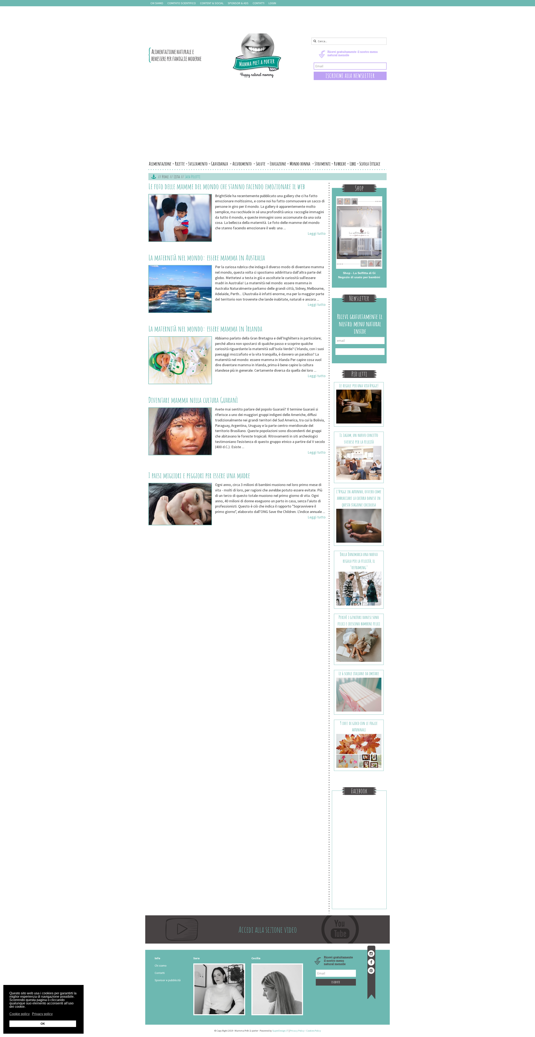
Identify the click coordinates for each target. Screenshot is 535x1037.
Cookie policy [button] (19, 1014)
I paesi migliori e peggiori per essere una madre (199, 475)
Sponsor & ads (238, 3)
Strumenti (322, 164)
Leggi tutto (317, 233)
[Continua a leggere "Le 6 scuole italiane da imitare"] (359, 694)
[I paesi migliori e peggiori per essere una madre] (180, 504)
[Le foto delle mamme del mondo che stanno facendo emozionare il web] (180, 218)
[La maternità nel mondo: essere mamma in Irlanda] (180, 360)
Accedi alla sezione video (267, 929)
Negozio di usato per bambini (359, 277)
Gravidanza (220, 164)
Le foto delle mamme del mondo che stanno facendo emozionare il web (226, 186)
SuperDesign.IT (280, 1030)
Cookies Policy (313, 1030)
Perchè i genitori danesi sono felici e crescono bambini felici (359, 620)
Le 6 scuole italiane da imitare (359, 673)
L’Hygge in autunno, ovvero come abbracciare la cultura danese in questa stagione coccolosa (358, 498)
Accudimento (242, 164)
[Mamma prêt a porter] (215, 55)
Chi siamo (156, 3)
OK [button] (43, 1023)
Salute (261, 164)
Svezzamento (198, 164)
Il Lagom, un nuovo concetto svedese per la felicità (359, 438)
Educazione (278, 164)
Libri (353, 164)
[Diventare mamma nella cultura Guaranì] (180, 431)
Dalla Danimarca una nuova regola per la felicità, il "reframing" (359, 560)
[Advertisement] (267, 128)
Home (165, 176)
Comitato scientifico (181, 3)
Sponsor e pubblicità (168, 980)
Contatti (258, 3)
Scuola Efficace (369, 164)
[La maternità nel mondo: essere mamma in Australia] (180, 289)
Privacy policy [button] (42, 1014)
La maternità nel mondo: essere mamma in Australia (206, 257)
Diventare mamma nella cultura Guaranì (193, 400)
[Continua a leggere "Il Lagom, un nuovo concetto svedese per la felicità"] (359, 462)
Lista (177, 176)
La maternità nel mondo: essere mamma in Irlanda (205, 328)
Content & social (212, 3)
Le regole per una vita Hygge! (358, 385)
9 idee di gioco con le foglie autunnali (359, 726)
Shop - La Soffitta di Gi (359, 273)
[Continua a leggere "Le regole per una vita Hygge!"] (359, 406)
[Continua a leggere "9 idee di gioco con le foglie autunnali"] (359, 750)
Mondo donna (300, 164)
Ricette (180, 164)
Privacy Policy (297, 1030)
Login (272, 3)
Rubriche (340, 164)
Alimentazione (160, 164)
